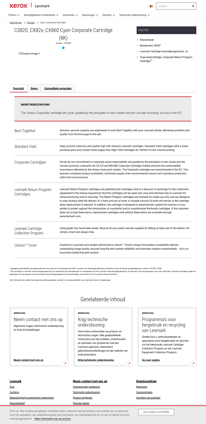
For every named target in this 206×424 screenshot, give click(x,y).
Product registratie (82, 397)
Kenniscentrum (146, 381)
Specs (34, 88)
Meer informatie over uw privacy (52, 418)
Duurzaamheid (17, 403)
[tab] (18, 88)
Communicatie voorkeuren (86, 386)
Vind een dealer (81, 403)
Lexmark (15, 381)
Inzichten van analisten (148, 397)
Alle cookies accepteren (156, 412)
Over (12, 386)
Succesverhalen (144, 392)
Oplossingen (88, 15)
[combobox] (176, 6)
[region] (103, 414)
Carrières (14, 392)
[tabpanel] (103, 177)
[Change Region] (151, 6)
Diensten (107, 15)
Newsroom (141, 386)
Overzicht (18, 88)
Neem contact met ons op (90, 381)
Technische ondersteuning (132, 15)
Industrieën (69, 15)
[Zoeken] (193, 6)
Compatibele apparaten (57, 88)
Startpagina (29, 5)
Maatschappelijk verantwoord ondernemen (32, 397)
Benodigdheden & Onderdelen (39, 15)
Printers (12, 15)
